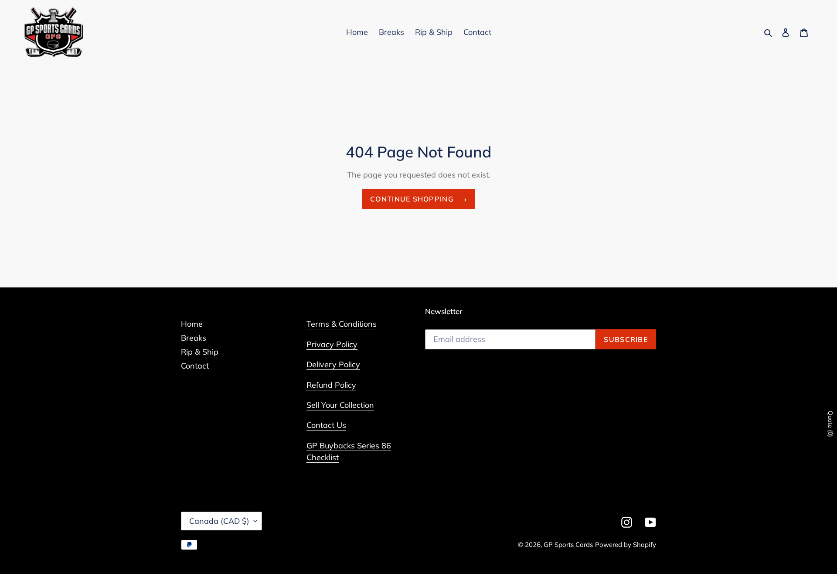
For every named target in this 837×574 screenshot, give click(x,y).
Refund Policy (331, 385)
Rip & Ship (199, 352)
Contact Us (326, 425)
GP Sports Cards (568, 544)
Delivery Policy (333, 364)
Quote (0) (830, 424)
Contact (195, 366)
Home (192, 324)
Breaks (193, 338)
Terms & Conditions (341, 324)
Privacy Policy (331, 344)
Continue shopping (412, 199)
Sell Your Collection (340, 405)
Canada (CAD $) (219, 521)
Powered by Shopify (625, 544)
